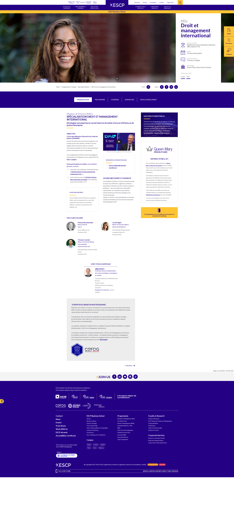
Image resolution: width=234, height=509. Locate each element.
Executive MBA (121, 435)
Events (58, 422)
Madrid (103, 444)
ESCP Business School (95, 416)
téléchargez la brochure (153, 195)
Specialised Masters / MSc (124, 425)
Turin (94, 448)
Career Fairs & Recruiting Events (157, 443)
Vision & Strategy (92, 423)
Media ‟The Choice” (71, 2)
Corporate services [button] (155, 7)
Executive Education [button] (94, 7)
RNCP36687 (103, 339)
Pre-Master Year (122, 421)
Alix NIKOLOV (113, 168)
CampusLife (170, 2)
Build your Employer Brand (155, 440)
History (89, 418)
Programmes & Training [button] (80, 7)
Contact (59, 416)
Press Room (95, 2)
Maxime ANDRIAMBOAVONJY (117, 165)
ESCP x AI (78, 2)
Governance (90, 432)
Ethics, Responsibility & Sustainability (97, 428)
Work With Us (62, 429)
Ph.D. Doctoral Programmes (125, 430)
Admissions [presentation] (129, 100)
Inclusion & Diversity (92, 430)
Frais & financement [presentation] (148, 100)
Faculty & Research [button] (167, 7)
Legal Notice (107, 464)
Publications (151, 425)
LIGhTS (82, 2)
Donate (162, 2)
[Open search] (180, 2)
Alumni (145, 2)
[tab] (83, 100)
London (96, 444)
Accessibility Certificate (66, 436)
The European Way (92, 425)
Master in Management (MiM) (125, 423)
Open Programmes (122, 439)
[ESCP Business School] (117, 5)
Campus (90, 440)
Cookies (143, 464)
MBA (118, 428)
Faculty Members (153, 423)
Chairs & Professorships (155, 428)
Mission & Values (91, 421)
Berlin (89, 444)
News (58, 419)
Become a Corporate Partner (156, 438)
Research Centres (153, 430)
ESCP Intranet (62, 432)
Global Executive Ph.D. (123, 432)
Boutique (137, 2)
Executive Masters (122, 437)
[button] (229, 41)
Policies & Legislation (119, 464)
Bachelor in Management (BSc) (126, 418)
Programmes (122, 416)
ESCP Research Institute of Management (160, 421)
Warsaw (101, 448)
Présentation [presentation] (83, 100)
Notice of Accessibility (133, 464)
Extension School (88, 2)
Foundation (153, 2)
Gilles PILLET (99, 269)
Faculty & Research (156, 416)
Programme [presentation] (100, 100)
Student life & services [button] (140, 7)
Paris (88, 448)
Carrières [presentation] (115, 100)
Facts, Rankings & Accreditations (96, 435)
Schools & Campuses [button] (66, 7)
